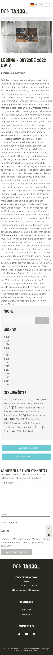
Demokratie (9, 403)
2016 (6, 373)
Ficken (21, 408)
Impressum (26, 610)
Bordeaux (32, 400)
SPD (42, 423)
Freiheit (41, 407)
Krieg (22, 415)
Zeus (25, 431)
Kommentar (8, 482)
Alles (10, 400)
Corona (44, 399)
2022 (7, 351)
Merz (27, 419)
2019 (6, 362)
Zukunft (30, 431)
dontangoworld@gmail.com (28, 590)
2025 (7, 340)
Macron (9, 419)
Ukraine (7, 431)
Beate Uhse (23, 400)
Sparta (37, 423)
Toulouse (12, 427)
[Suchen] (42, 320)
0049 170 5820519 (28, 585)
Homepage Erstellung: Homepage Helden (31, 649)
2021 (6, 355)
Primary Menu (50, 11)
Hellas (8, 415)
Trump (39, 426)
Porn (32, 419)
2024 (7, 344)
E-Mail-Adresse (10, 522)
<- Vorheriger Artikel (26, 448)
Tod (5, 427)
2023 (7, 348)
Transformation (25, 427)
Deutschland (21, 403)
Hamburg (36, 411)
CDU (37, 400)
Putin (7, 422)
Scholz (25, 422)
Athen (16, 399)
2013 (6, 384)
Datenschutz (26, 614)
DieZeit (30, 404)
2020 (7, 359)
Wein (19, 431)
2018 (6, 366)
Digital (36, 404)
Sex (32, 423)
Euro (41, 404)
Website (5, 531)
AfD (5, 400)
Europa (10, 407)
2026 (7, 337)
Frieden (7, 411)
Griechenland (19, 411)
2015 (6, 377)
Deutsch (38, 4)
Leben (42, 415)
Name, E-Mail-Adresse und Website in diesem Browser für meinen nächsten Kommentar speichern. (25, 542)
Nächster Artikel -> (26, 456)
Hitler (15, 415)
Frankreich (30, 407)
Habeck (29, 411)
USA (13, 431)
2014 (6, 381)
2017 (6, 370)
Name (5, 514)
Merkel (20, 419)
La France (32, 415)
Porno (38, 419)
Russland (16, 423)
